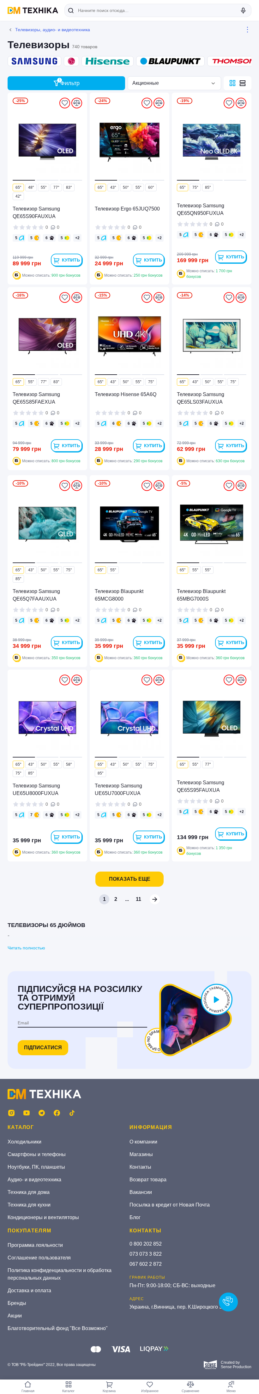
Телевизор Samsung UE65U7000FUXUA (118, 789)
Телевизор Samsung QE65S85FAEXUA (36, 398)
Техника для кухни (29, 1204)
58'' (69, 764)
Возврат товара (148, 1179)
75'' (195, 187)
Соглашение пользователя (39, 1257)
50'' (126, 187)
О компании (143, 1141)
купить (71, 259)
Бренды (17, 1303)
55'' (43, 187)
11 (138, 899)
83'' (69, 187)
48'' (31, 187)
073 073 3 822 (146, 1254)
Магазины (141, 1154)
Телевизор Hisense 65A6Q (125, 394)
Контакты (140, 1167)
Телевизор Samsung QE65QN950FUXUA (200, 209)
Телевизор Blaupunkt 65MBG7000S (201, 595)
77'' (56, 187)
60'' (151, 187)
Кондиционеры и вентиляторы (43, 1217)
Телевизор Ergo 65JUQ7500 (127, 208)
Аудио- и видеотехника (34, 1179)
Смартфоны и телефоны (37, 1154)
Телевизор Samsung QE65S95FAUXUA (200, 786)
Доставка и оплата (29, 1290)
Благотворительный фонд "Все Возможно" (58, 1328)
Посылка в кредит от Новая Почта (170, 1204)
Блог (135, 1217)
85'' (208, 187)
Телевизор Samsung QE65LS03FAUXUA (200, 398)
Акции (15, 1315)
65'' (18, 187)
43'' (113, 187)
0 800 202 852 (146, 1244)
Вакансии (141, 1192)
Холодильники (24, 1141)
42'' (18, 196)
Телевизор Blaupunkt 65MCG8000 (119, 595)
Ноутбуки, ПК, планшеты (36, 1167)
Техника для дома (29, 1192)
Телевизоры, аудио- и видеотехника (52, 29)
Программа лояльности (35, 1245)
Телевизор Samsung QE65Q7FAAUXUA (36, 595)
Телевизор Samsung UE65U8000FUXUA (36, 789)
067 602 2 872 (146, 1264)
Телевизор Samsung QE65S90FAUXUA (36, 212)
